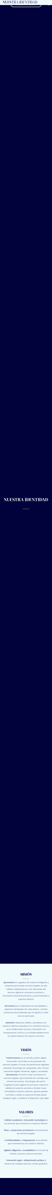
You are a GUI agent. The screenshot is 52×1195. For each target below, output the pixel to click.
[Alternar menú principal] (49, 4)
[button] (26, 4)
